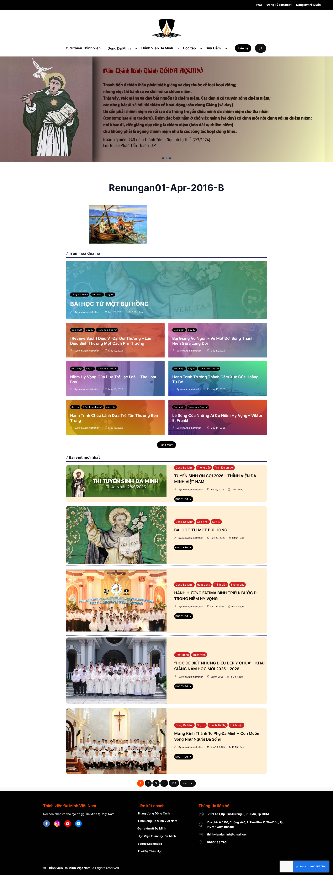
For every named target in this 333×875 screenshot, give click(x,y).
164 (174, 783)
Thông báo (204, 467)
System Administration (86, 312)
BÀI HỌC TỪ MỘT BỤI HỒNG (109, 303)
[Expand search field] (260, 48)
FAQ (259, 5)
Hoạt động (203, 584)
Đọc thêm (181, 499)
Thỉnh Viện (220, 584)
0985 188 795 (217, 842)
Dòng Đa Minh (79, 294)
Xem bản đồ (225, 827)
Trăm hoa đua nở (107, 330)
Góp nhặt (97, 294)
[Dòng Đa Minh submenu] (136, 48)
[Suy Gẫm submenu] (226, 48)
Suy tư (110, 294)
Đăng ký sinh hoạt (279, 5)
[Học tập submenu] (201, 48)
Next (185, 783)
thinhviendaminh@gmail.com (227, 834)
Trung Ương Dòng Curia (154, 813)
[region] (166, 109)
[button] (163, 158)
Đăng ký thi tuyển (308, 5)
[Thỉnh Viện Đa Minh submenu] (178, 48)
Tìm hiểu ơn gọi (223, 467)
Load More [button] (166, 444)
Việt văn (110, 407)
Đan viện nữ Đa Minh (152, 828)
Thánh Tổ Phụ (217, 725)
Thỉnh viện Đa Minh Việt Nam (69, 868)
